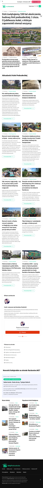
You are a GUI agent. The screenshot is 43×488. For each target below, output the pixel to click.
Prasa (17, 432)
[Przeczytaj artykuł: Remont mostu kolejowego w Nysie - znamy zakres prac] (11, 127)
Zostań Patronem (17, 468)
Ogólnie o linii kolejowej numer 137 (12, 352)
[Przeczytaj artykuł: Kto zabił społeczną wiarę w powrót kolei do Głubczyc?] (11, 84)
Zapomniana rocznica (22, 11)
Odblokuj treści (9, 468)
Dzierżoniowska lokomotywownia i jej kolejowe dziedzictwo (29, 96)
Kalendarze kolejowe (10, 357)
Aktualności (8, 347)
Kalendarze (19, 472)
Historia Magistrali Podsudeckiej (12, 349)
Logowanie (35, 1)
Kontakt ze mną (8, 362)
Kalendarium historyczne (10, 355)
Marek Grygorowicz (12, 133)
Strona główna (5, 472)
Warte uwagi (38, 422)
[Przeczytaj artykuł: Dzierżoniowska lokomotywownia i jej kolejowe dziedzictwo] (31, 84)
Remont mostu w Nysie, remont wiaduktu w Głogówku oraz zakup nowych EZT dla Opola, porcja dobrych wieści (9, 225)
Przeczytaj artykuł (7, 118)
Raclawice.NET (34, 468)
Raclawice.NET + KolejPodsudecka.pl (12, 379)
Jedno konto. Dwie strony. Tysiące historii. (16, 382)
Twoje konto (31, 6)
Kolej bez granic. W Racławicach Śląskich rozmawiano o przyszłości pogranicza (14, 451)
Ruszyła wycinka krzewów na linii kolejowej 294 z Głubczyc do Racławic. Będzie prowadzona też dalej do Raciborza (31, 185)
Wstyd (16, 402)
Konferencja (18, 446)
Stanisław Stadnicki (12, 91)
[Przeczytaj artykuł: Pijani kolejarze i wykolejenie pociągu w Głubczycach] (31, 212)
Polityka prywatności (26, 468)
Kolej (36, 402)
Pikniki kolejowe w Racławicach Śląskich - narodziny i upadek (34, 417)
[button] (40, 6)
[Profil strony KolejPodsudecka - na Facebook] (2, 1)
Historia (17, 416)
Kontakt (3, 468)
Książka (7, 360)
